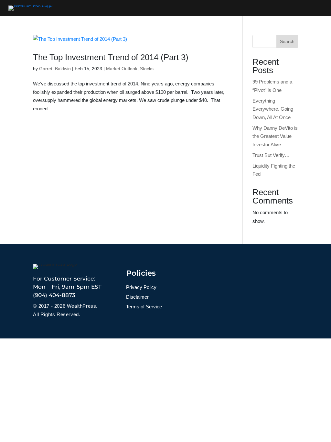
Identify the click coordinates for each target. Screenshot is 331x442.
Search (287, 41)
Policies (141, 273)
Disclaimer (137, 297)
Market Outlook (121, 68)
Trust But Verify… (271, 155)
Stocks (147, 68)
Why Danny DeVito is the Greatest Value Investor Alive (275, 136)
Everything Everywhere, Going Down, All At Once (272, 109)
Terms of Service (144, 306)
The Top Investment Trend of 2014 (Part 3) (110, 57)
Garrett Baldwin (55, 68)
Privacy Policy (141, 287)
